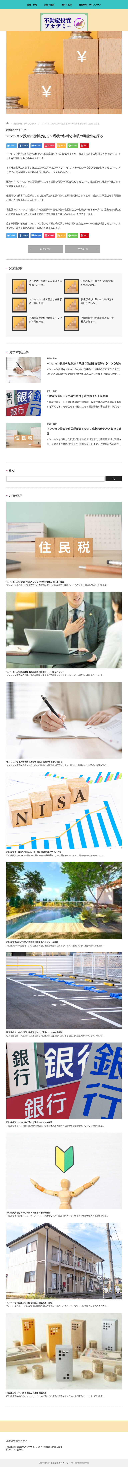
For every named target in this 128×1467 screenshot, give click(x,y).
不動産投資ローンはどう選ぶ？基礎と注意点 (26, 1393)
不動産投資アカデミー (18, 1441)
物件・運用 (67, 4)
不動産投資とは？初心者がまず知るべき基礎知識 (28, 1212)
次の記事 (82, 249)
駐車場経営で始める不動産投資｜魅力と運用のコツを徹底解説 (34, 1032)
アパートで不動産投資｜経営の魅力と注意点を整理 (29, 1303)
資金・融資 (49, 4)
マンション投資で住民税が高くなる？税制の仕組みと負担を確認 (35, 582)
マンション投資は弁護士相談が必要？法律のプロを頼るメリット (35, 672)
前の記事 (45, 249)
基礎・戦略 (32, 4)
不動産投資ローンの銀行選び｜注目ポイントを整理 (77, 396)
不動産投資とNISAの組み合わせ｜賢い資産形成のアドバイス (33, 852)
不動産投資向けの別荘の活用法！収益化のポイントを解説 (32, 942)
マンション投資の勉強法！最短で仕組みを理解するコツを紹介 (84, 363)
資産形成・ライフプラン (90, 4)
